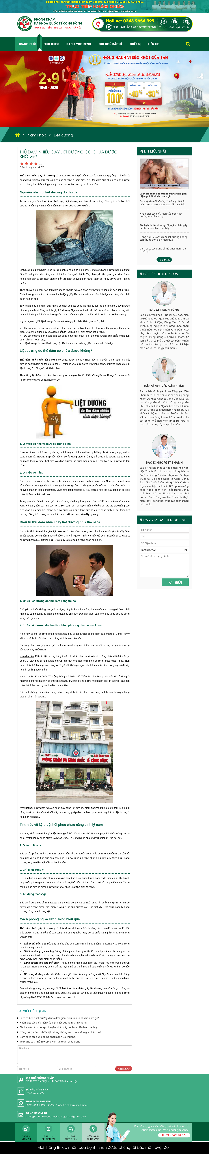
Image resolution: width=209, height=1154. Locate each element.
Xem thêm (164, 259)
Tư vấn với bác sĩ (174, 1135)
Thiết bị (135, 44)
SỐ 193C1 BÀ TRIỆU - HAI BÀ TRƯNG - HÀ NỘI (51, 1081)
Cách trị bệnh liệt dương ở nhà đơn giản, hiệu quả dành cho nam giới (59, 1018)
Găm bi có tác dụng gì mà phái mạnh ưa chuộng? (47, 1037)
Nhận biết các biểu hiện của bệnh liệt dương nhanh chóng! (53, 1022)
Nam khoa (37, 134)
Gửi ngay (124, 1069)
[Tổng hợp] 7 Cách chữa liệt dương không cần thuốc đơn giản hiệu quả (60, 1032)
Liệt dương (63, 134)
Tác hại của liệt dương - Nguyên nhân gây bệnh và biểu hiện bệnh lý (58, 1027)
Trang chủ (27, 44)
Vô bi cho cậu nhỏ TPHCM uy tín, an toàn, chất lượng (49, 1041)
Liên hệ (153, 44)
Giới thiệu (51, 44)
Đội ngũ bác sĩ (110, 44)
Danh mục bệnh (78, 44)
